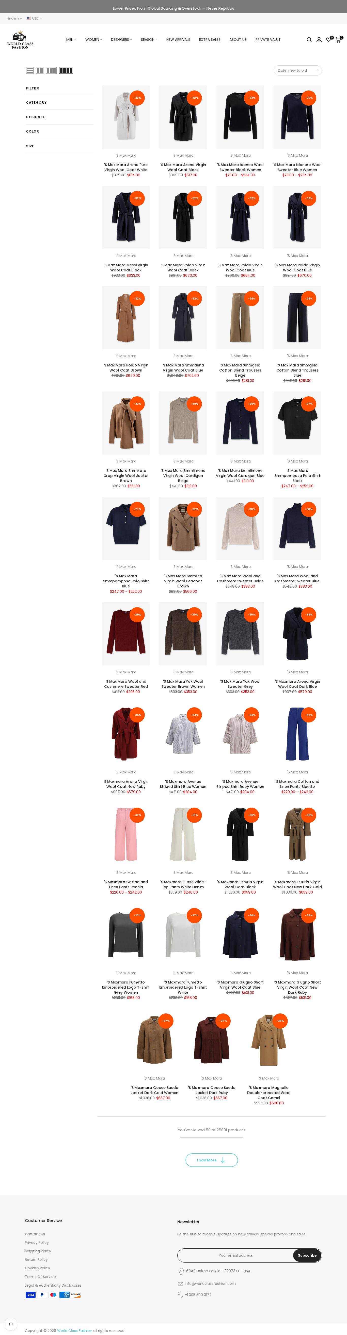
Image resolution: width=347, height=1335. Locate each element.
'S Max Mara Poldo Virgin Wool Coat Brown (125, 368)
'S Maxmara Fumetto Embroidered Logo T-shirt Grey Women (126, 987)
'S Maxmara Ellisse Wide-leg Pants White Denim (183, 884)
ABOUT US (238, 39)
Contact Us (35, 1233)
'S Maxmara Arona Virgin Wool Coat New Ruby (126, 784)
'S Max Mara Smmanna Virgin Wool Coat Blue (183, 368)
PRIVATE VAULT (268, 39)
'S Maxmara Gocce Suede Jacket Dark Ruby (211, 1090)
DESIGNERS (120, 39)
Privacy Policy (37, 1242)
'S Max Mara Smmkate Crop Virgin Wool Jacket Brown (126, 475)
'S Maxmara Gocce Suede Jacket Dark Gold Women (154, 1090)
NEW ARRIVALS (178, 39)
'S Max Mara (126, 155)
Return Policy (36, 1259)
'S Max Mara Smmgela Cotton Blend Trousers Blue (297, 370)
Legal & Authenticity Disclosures (53, 1285)
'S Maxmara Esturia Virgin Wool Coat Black (240, 884)
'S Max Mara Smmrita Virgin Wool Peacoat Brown (183, 581)
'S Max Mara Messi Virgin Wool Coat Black (126, 268)
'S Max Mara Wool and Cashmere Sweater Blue (297, 578)
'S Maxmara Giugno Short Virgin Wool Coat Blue (240, 985)
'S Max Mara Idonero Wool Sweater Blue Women (297, 167)
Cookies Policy (37, 1268)
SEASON (147, 39)
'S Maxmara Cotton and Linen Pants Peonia (126, 884)
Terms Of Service (40, 1276)
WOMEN (92, 39)
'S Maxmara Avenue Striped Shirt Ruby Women (240, 784)
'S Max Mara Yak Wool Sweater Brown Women (183, 684)
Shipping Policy (38, 1251)
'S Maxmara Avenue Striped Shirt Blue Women (183, 784)
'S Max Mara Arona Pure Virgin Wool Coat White (126, 167)
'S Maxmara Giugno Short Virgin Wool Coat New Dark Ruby (297, 987)
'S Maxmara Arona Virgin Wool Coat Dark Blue (297, 684)
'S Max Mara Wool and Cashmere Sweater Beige (240, 578)
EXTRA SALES (209, 39)
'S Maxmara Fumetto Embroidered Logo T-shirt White (183, 987)
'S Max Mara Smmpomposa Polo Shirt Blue (126, 581)
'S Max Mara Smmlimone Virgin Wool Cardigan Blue (240, 473)
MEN (69, 39)
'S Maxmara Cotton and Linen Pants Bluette (297, 784)
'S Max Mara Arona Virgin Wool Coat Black (183, 167)
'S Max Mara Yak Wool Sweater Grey (240, 684)
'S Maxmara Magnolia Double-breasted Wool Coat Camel (268, 1092)
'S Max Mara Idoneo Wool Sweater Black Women (240, 167)
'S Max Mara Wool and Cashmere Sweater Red (126, 684)
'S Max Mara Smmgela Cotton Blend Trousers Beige (240, 370)
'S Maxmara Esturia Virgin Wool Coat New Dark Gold (297, 884)
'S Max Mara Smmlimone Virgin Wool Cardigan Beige (183, 475)
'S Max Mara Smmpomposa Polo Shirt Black (297, 475)
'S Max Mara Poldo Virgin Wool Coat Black (183, 268)
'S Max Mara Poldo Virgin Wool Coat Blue (240, 268)
